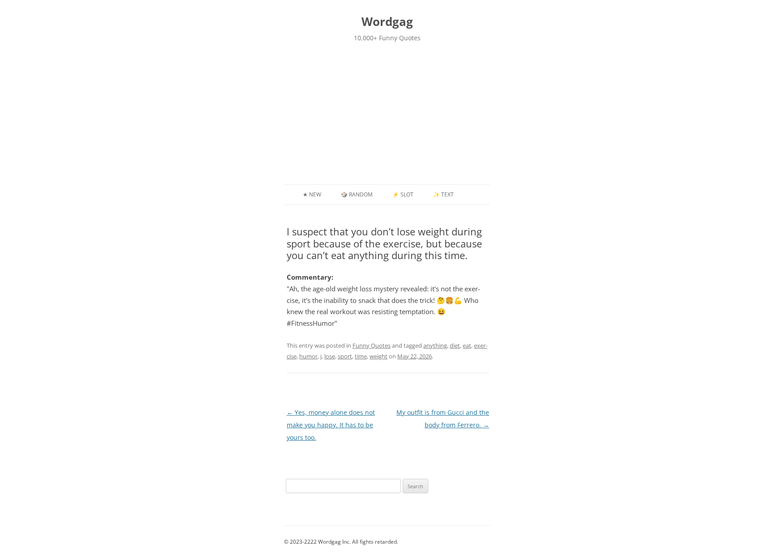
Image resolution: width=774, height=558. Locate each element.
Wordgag (387, 21)
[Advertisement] (387, 117)
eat (467, 345)
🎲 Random (357, 194)
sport (345, 356)
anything (435, 345)
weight (378, 356)
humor (308, 356)
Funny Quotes (372, 345)
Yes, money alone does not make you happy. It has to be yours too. (331, 425)
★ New (312, 194)
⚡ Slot (402, 194)
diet (455, 345)
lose (329, 356)
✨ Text (443, 194)
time (361, 356)
